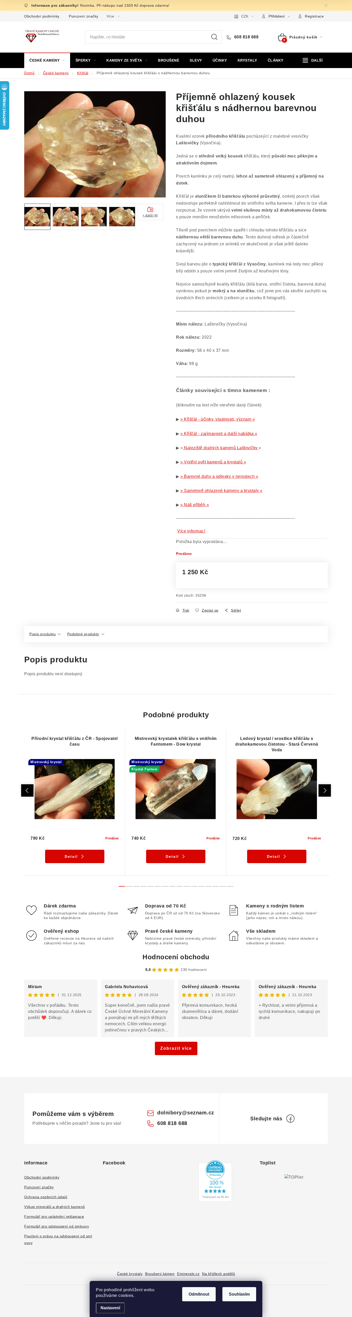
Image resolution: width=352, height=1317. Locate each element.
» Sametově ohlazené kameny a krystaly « (221, 490)
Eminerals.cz (188, 1274)
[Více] (313, 60)
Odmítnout (199, 1294)
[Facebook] (290, 1118)
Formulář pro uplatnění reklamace (54, 1216)
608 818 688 (245, 37)
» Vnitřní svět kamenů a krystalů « (213, 462)
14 (223, 886)
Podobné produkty (83, 634)
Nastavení (110, 1308)
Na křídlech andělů (218, 1274)
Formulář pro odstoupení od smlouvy (56, 1226)
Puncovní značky (83, 16)
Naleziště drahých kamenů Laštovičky (221, 448)
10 (194, 886)
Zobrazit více (176, 1048)
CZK (244, 16)
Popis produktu (42, 634)
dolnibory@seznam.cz (185, 1112)
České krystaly (130, 1274)
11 (201, 886)
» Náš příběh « (194, 505)
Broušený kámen (159, 1274)
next (325, 790)
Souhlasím (239, 1294)
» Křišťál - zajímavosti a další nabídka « (218, 433)
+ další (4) (150, 215)
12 (208, 886)
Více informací (191, 531)
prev (27, 790)
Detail (71, 856)
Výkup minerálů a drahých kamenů (54, 1207)
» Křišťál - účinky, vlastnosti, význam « (217, 419)
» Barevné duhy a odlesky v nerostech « (219, 476)
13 (216, 886)
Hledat (214, 37)
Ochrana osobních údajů (45, 1197)
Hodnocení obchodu (176, 957)
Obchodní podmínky (42, 16)
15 (230, 886)
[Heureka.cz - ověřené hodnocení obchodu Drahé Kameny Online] (215, 1181)
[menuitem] (47, 60)
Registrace (314, 16)
